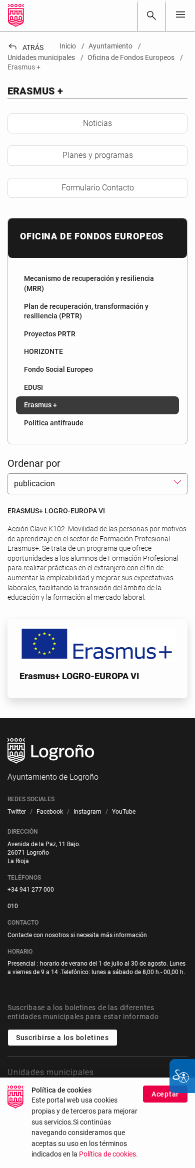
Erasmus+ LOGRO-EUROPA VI (79, 676)
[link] (151, 15)
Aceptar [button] (165, 1094)
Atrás (26, 47)
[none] (180, 15)
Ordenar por (34, 463)
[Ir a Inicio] (16, 15)
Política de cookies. (108, 1154)
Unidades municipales (51, 1072)
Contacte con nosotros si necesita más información (77, 935)
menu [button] (180, 14)
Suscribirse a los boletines (62, 1038)
